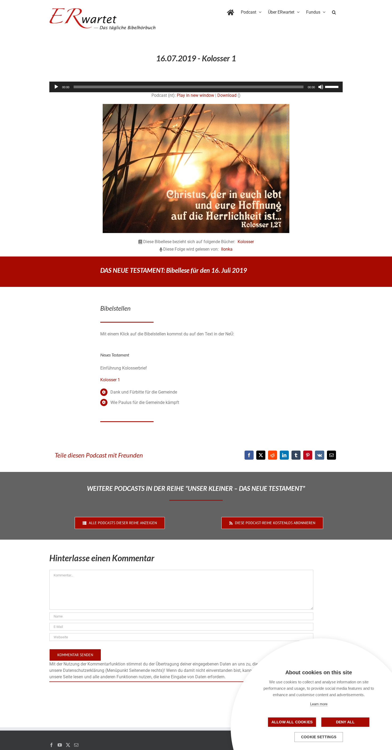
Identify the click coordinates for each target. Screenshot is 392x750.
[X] (261, 455)
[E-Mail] (331, 455)
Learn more (318, 704)
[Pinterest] (308, 455)
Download (227, 95)
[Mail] (76, 745)
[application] (196, 87)
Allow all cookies (292, 722)
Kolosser (246, 241)
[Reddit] (272, 455)
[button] (334, 11)
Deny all (345, 722)
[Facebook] (249, 455)
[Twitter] (68, 745)
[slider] (332, 86)
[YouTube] (60, 745)
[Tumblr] (296, 455)
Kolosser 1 (110, 379)
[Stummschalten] (320, 87)
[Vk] (320, 455)
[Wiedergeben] (56, 87)
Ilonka (227, 249)
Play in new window (195, 95)
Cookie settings (318, 737)
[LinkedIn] (284, 455)
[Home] (230, 11)
